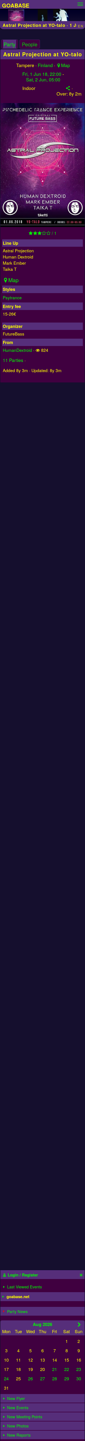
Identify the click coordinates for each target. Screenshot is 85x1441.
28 (54, 1378)
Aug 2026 (42, 1324)
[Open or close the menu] (80, 3)
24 (6, 1378)
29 (66, 1378)
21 (54, 1369)
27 (42, 1378)
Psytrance (12, 297)
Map (65, 65)
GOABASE (15, 5)
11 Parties (13, 360)
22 (66, 1369)
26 (30, 1378)
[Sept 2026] (79, 1324)
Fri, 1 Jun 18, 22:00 (41, 74)
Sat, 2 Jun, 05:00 (43, 79)
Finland (45, 65)
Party (9, 44)
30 (78, 1378)
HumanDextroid (17, 350)
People (29, 44)
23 (78, 1369)
